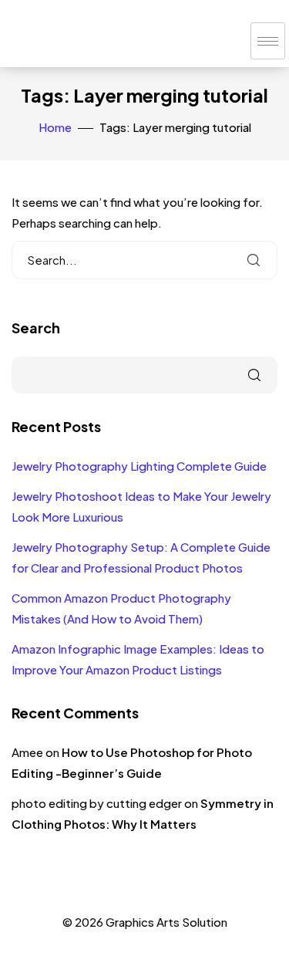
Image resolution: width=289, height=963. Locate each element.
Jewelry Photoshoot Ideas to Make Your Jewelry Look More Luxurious (141, 506)
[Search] (253, 260)
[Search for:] (144, 260)
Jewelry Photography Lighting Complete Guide (139, 465)
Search (36, 327)
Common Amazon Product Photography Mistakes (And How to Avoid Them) (121, 608)
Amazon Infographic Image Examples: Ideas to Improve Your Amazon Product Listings (138, 659)
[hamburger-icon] (267, 40)
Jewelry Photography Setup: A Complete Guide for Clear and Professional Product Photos (141, 557)
